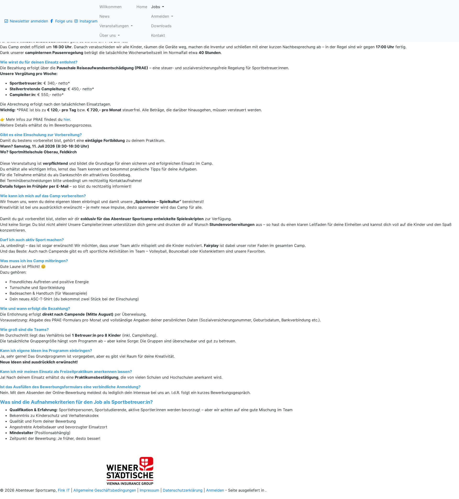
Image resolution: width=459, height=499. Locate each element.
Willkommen (110, 6)
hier (67, 119)
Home (142, 6)
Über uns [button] (108, 35)
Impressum (150, 490)
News (104, 16)
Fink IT (64, 490)
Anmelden (215, 490)
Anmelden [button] (160, 16)
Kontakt (158, 35)
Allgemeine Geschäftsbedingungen (104, 490)
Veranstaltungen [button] (114, 25)
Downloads (161, 25)
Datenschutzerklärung (183, 490)
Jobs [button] (156, 6)
